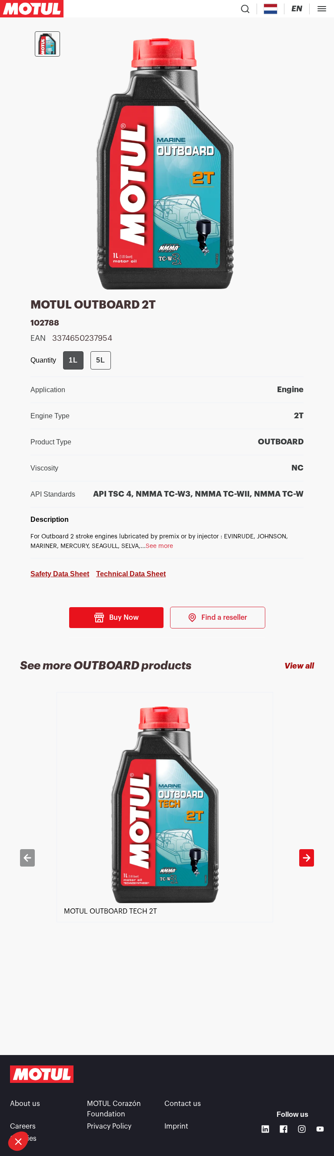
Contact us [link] (182, 1103)
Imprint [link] (176, 1126)
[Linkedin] (265, 1129)
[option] (167, 858)
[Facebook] (283, 1129)
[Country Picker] (270, 9)
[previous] (27, 858)
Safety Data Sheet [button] (59, 574)
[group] (87, 360)
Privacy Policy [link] (109, 1126)
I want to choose (54, 1112)
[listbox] (167, 858)
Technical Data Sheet (131, 574)
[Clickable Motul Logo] (31, 8)
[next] (306, 858)
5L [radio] (100, 360)
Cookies (23, 1138)
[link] (217, 617)
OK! (145, 1112)
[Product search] (245, 8)
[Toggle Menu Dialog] (322, 8)
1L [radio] (73, 360)
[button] (18, 1141)
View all (299, 666)
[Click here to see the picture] (47, 44)
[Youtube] (320, 1129)
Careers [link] (23, 1126)
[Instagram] (302, 1129)
